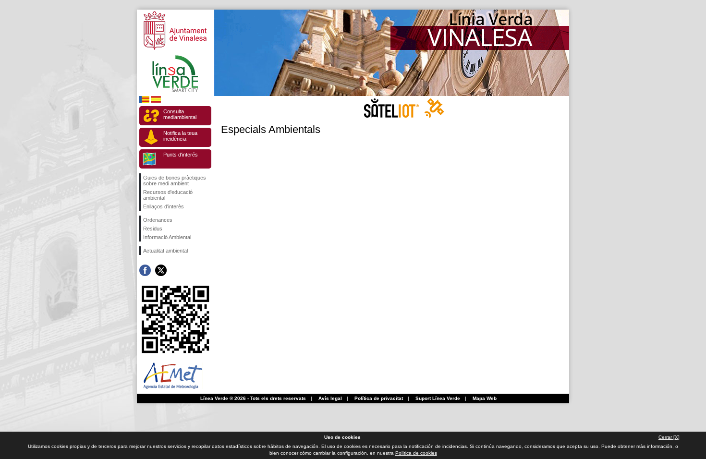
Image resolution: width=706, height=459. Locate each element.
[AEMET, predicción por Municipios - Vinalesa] (173, 391)
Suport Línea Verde (437, 398)
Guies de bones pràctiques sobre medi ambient (174, 180)
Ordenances (157, 220)
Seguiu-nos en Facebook (145, 270)
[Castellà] (156, 101)
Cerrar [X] (669, 437)
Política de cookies (416, 453)
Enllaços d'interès (163, 206)
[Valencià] (144, 101)
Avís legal (330, 398)
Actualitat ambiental (165, 251)
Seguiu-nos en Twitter (161, 270)
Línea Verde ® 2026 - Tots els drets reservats (253, 398)
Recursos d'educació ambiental (168, 195)
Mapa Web (485, 398)
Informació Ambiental (167, 237)
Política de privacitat (378, 398)
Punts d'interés (180, 154)
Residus (152, 228)
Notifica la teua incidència (180, 136)
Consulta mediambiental (179, 114)
